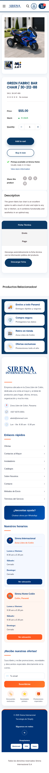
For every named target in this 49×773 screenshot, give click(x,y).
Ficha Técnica (24, 225)
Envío (24, 233)
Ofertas (24, 446)
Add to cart (20, 141)
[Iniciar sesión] (34, 6)
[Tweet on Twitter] (35, 178)
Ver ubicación (24, 582)
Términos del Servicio (24, 499)
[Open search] (27, 6)
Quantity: (11, 127)
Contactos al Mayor (24, 453)
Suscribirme (24, 684)
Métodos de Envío (24, 491)
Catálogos (24, 469)
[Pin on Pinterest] (30, 178)
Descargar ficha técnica (18, 264)
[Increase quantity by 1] (38, 127)
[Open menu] (4, 6)
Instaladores (24, 461)
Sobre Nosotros (24, 476)
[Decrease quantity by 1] (21, 127)
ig (24, 733)
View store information (20, 169)
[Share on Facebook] (25, 178)
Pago (24, 241)
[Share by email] (25, 183)
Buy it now (21, 153)
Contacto (24, 484)
